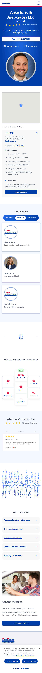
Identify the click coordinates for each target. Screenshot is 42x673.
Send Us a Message (21, 623)
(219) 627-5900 (18, 145)
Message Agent (13, 46)
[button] (21, 105)
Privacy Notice (29, 656)
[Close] (40, 648)
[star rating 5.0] (21, 436)
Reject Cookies (12, 661)
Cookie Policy (20, 656)
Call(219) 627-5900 (22, 39)
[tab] (9, 218)
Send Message (21, 192)
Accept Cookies (30, 661)
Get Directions (10, 141)
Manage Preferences (21, 668)
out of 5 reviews (29, 25)
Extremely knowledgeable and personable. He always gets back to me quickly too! (20, 443)
